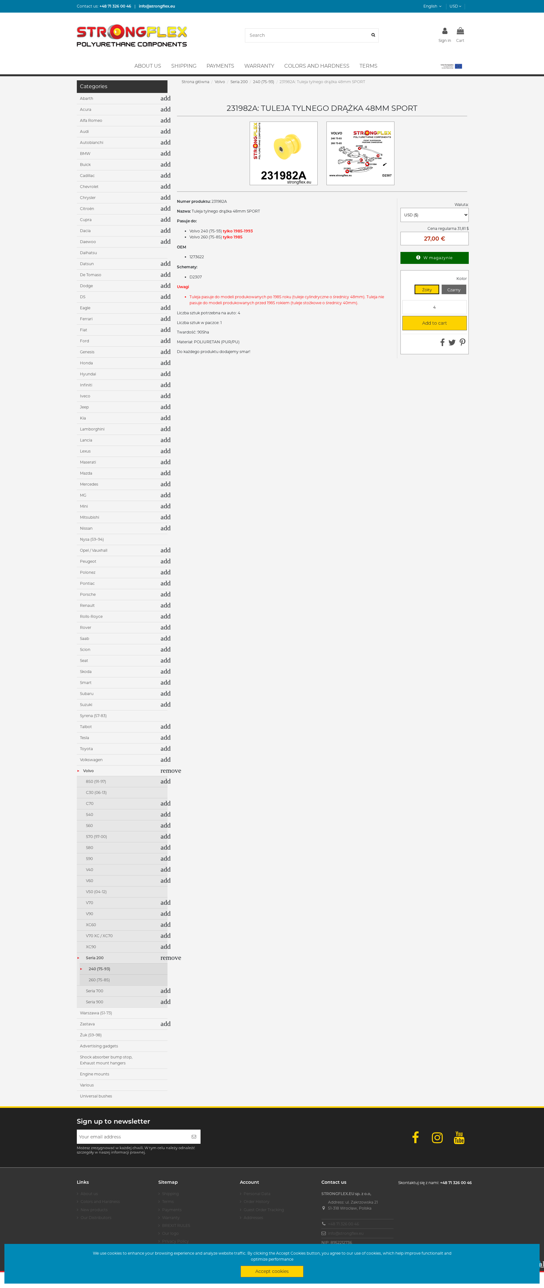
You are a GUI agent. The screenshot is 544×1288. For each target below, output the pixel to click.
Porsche (88, 594)
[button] (451, 66)
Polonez (87, 572)
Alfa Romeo (91, 120)
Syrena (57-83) (93, 715)
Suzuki (86, 704)
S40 (89, 814)
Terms (168, 1201)
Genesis (87, 352)
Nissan (86, 528)
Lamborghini (92, 429)
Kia (83, 418)
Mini (84, 506)
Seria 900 (94, 1002)
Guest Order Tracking (264, 1209)
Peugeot (88, 561)
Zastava (87, 1024)
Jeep (84, 407)
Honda (86, 363)
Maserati (88, 462)
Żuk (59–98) (91, 1035)
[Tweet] (452, 344)
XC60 (91, 924)
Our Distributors (96, 1217)
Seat (84, 660)
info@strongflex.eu (346, 1233)
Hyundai (88, 374)
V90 (89, 913)
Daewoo (88, 241)
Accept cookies (272, 1271)
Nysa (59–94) (92, 539)
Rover (85, 627)
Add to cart (427, 323)
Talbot (86, 726)
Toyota (86, 748)
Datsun (87, 263)
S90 (89, 858)
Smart (86, 682)
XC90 (91, 946)
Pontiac (87, 583)
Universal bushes (96, 1096)
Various (87, 1085)
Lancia (86, 440)
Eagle (85, 307)
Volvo (88, 770)
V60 (89, 880)
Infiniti (86, 385)
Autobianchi (91, 142)
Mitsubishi (89, 517)
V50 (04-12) (96, 891)
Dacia (85, 230)
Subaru (87, 693)
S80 (89, 847)
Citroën (87, 208)
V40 (89, 869)
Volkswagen (91, 759)
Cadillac (87, 175)
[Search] (373, 35)
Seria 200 (95, 957)
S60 (89, 825)
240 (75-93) (99, 968)
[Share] (442, 344)
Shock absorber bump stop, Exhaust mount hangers (106, 1060)
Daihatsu (88, 252)
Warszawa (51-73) (96, 1013)
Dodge (86, 285)
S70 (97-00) (96, 836)
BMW (85, 153)
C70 (90, 803)
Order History (256, 1201)
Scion (85, 649)
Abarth (86, 98)
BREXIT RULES (176, 1225)
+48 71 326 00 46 (343, 1224)
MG (83, 495)
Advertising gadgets (99, 1046)
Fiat (83, 330)
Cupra (86, 219)
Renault (87, 605)
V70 (89, 902)
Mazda (86, 473)
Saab (84, 638)
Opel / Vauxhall (93, 550)
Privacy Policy (175, 1241)
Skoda (86, 671)
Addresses (253, 1217)
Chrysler (88, 197)
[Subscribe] (194, 1137)
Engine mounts (94, 1074)
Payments (172, 1209)
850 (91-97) (96, 781)
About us (89, 1193)
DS (82, 296)
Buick (85, 164)
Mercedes (89, 484)
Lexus (85, 451)
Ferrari (86, 318)
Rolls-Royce (91, 616)
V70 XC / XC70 (99, 935)
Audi (84, 131)
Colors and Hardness (100, 1201)
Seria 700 (94, 991)
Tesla (84, 737)
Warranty (171, 1217)
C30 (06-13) (96, 792)
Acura (85, 109)
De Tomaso (90, 274)
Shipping (170, 1193)
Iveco (85, 396)
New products (94, 1209)
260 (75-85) (99, 979)
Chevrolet (89, 186)
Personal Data (257, 1193)
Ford (84, 341)
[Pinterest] (463, 344)
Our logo (170, 1233)
